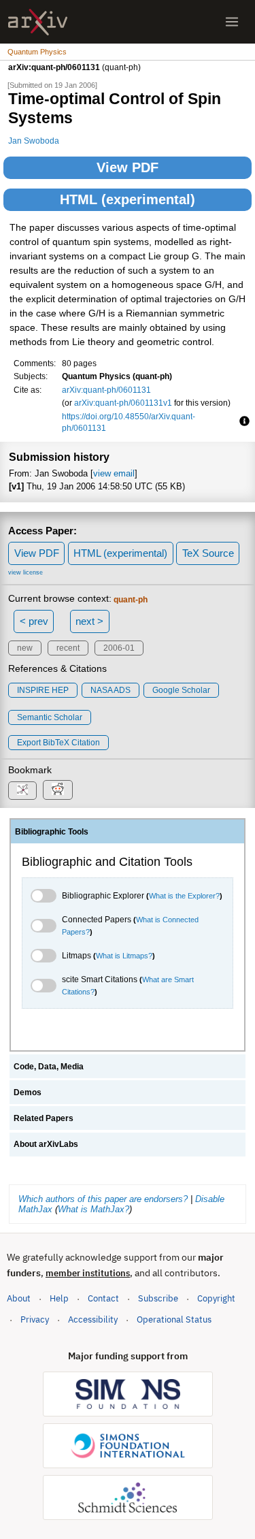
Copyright (216, 1298)
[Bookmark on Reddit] (58, 790)
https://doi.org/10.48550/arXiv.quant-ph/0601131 (128, 422)
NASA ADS (110, 690)
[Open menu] (232, 22)
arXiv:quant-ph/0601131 (106, 389)
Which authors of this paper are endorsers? (103, 1199)
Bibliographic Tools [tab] (51, 832)
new (25, 648)
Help (59, 1298)
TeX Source (208, 553)
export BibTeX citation (58, 742)
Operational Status (174, 1319)
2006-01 (119, 648)
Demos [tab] (27, 1092)
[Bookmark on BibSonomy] (22, 790)
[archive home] (37, 22)
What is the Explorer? (184, 896)
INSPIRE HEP (43, 690)
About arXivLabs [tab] (46, 1144)
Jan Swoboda (33, 140)
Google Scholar (181, 690)
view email (114, 473)
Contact (103, 1298)
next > (89, 621)
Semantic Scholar (49, 717)
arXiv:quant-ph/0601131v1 (123, 402)
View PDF (127, 167)
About (19, 1298)
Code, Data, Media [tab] (49, 1067)
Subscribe (158, 1298)
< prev (34, 621)
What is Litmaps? (124, 956)
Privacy (34, 1319)
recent (68, 648)
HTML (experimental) (127, 199)
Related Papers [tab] (43, 1118)
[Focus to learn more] (242, 422)
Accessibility (93, 1319)
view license (25, 572)
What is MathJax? (93, 1209)
